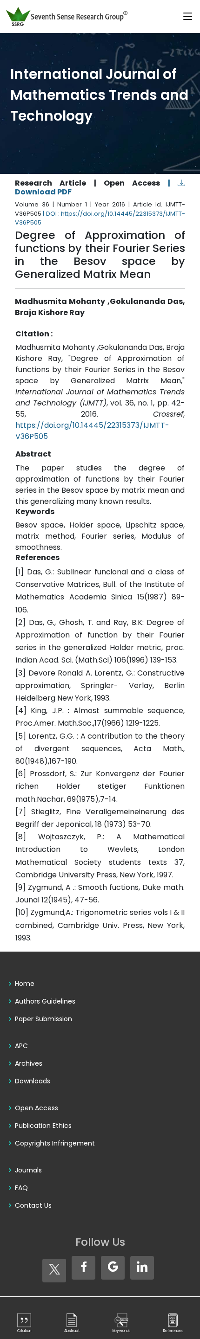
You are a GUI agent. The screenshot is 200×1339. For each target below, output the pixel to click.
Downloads (32, 1081)
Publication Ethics (43, 1125)
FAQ (21, 1187)
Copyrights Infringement (55, 1143)
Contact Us (33, 1205)
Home (24, 983)
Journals (28, 1170)
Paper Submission (43, 1019)
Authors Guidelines (45, 1001)
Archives (28, 1063)
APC (21, 1046)
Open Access (36, 1108)
